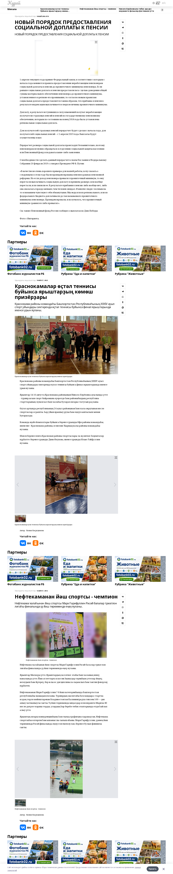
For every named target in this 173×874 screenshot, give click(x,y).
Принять (153, 869)
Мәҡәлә (11, 9)
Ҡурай (13, 3)
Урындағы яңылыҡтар (25, 16)
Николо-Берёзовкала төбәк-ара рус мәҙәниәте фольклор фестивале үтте (136, 10)
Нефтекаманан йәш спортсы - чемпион (98, 9)
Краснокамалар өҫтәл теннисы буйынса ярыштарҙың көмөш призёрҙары (54, 10)
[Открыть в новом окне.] (25, 233)
